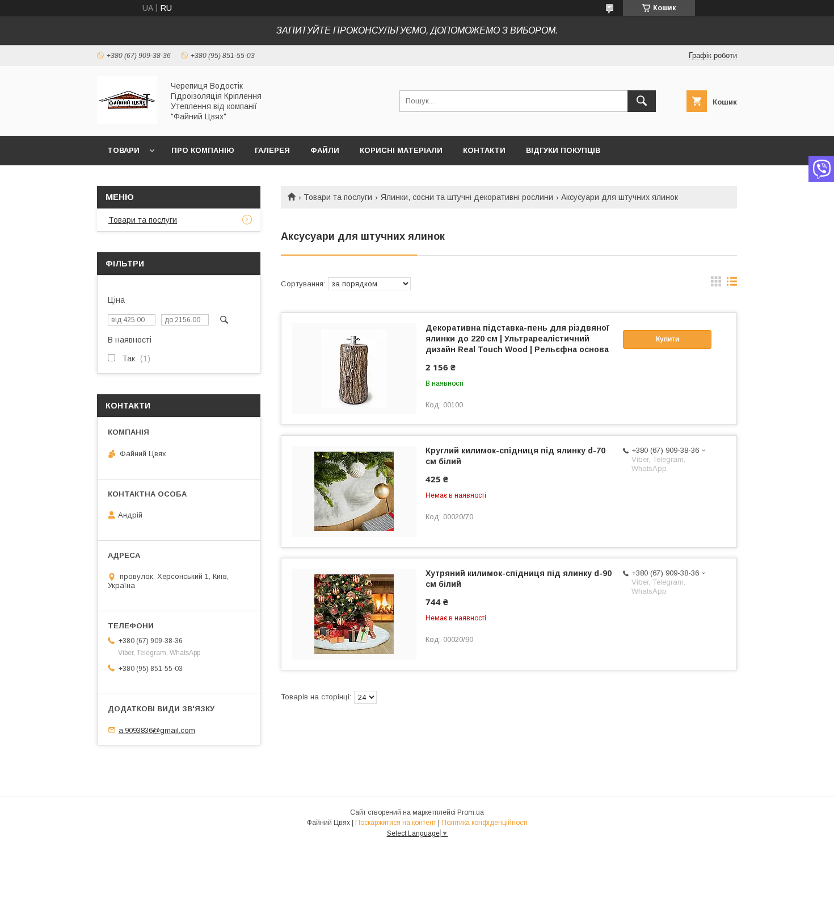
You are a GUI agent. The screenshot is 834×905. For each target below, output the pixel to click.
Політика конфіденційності (484, 823)
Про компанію (202, 150)
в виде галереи (716, 284)
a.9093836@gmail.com (157, 729)
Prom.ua (470, 812)
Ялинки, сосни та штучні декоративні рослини (467, 197)
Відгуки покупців (563, 150)
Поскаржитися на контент (395, 823)
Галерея (272, 150)
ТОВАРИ (123, 150)
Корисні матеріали (401, 150)
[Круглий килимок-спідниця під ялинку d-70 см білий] (354, 491)
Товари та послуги (338, 197)
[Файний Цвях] (127, 121)
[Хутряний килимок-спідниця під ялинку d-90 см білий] (354, 614)
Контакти (484, 150)
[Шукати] (641, 101)
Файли (324, 150)
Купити (667, 339)
